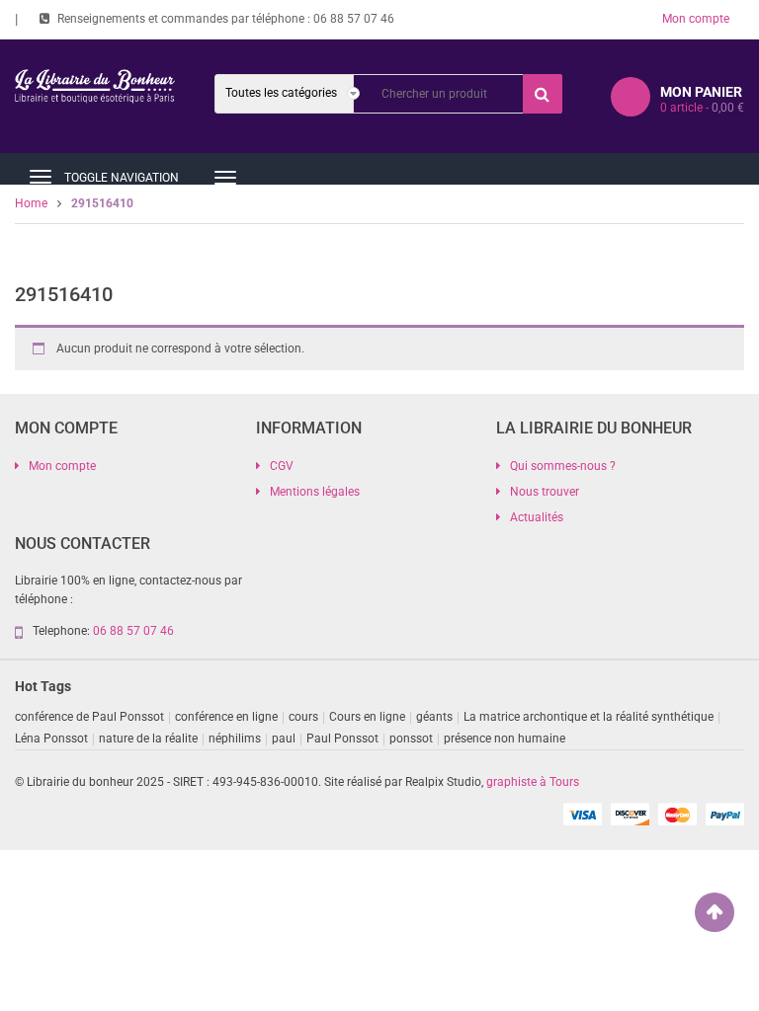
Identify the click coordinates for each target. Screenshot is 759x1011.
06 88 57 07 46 (353, 19)
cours (303, 717)
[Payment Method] (582, 813)
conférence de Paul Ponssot (89, 717)
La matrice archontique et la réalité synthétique (589, 717)
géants (434, 717)
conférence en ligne (226, 717)
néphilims (235, 738)
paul (283, 738)
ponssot (411, 738)
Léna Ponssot (51, 738)
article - (702, 108)
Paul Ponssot (342, 738)
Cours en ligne (367, 717)
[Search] (542, 94)
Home (31, 203)
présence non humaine (504, 738)
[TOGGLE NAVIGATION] (40, 177)
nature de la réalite (148, 738)
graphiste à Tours (532, 782)
